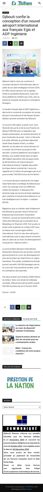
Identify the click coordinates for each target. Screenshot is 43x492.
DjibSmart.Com (26, 489)
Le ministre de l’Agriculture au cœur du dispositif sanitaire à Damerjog (28, 328)
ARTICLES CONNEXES (12, 319)
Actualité (12, 9)
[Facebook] (4, 43)
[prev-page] (3, 359)
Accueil (4, 9)
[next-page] (7, 359)
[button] (4, 3)
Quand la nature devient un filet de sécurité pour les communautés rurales (28, 339)
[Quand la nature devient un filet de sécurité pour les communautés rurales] (8, 339)
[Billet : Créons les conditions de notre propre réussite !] (8, 351)
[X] (10, 43)
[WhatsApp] (15, 43)
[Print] (21, 43)
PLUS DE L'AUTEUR (30, 319)
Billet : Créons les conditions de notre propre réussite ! (28, 351)
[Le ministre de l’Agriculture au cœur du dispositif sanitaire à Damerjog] (8, 328)
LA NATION (28, 487)
